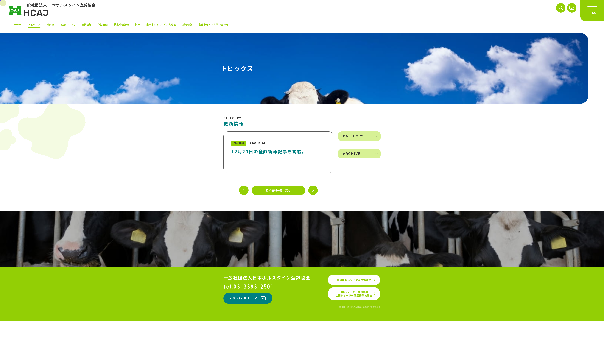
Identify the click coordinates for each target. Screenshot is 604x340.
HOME (18, 24)
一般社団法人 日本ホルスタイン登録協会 (59, 10)
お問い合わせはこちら (244, 298)
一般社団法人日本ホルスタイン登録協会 (266, 278)
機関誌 (50, 24)
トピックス (34, 24)
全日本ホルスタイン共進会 (161, 24)
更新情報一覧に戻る (278, 190)
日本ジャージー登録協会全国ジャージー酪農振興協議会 (354, 293)
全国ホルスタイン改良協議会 (354, 280)
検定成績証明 (121, 24)
